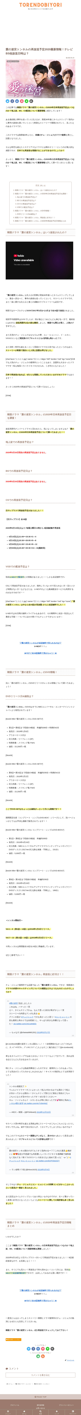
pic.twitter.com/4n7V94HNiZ (35, 1103)
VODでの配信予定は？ (25, 207)
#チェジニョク (27, 1017)
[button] (75, 664)
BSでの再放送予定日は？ (26, 200)
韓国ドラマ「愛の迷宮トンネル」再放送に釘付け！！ (35, 217)
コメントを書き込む (40, 1375)
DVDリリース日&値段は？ (27, 214)
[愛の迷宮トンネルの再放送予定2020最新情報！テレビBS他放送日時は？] (17, 101)
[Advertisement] (40, 29)
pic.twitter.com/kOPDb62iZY (48, 1161)
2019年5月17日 (43, 1032)
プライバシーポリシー (66, 1405)
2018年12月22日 (44, 1112)
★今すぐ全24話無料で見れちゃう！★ (40, 653)
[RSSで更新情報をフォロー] (43, 1356)
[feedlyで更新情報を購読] (38, 1356)
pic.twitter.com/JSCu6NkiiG (25, 1024)
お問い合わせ (40, 1408)
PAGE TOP (41, 1397)
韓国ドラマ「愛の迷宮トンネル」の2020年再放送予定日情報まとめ (40, 221)
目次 (37, 185)
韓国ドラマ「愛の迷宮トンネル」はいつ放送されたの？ (36, 190)
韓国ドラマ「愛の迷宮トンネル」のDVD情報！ (33, 211)
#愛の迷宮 (13, 1003)
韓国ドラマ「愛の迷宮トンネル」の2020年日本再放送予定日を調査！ (41, 194)
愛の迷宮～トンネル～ (14, 1339)
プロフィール (14, 1405)
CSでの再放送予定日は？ (26, 204)
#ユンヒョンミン (62, 1017)
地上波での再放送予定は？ (27, 197)
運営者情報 (40, 1405)
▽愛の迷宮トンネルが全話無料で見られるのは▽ (40, 643)
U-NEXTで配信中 (16, 577)
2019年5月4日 (44, 1170)
